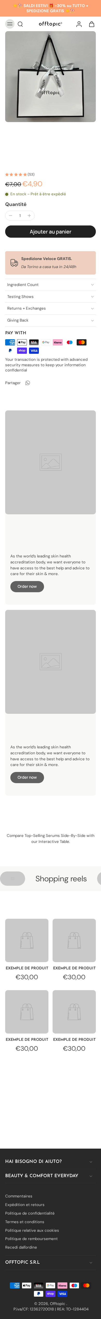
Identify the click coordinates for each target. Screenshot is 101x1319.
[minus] (10, 215)
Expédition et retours (25, 1204)
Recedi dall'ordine (21, 1247)
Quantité (16, 204)
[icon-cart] (90, 24)
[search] (20, 24)
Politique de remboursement (31, 1238)
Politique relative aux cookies (32, 1230)
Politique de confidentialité (30, 1213)
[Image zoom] (50, 76)
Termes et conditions (24, 1221)
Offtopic (58, 1303)
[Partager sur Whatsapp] (27, 383)
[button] (50, 231)
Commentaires (18, 1196)
